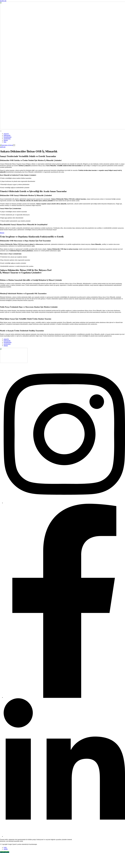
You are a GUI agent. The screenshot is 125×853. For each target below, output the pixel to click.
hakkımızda (7, 135)
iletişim (6, 140)
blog (5, 142)
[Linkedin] (64, 836)
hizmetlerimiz (7, 137)
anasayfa (6, 133)
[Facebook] (64, 697)
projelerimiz (7, 138)
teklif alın (2, 147)
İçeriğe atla (3, 1)
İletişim (2, 233)
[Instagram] (64, 503)
